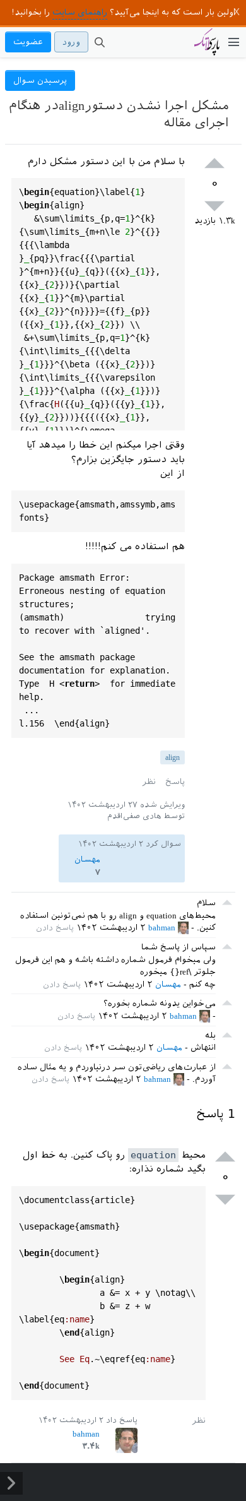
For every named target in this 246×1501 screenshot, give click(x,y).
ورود (71, 42)
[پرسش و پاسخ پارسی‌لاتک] (207, 48)
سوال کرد (163, 843)
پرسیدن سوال (40, 80)
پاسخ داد (122, 1420)
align (172, 757)
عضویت (28, 42)
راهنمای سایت (79, 12)
